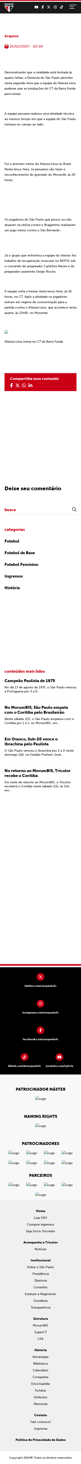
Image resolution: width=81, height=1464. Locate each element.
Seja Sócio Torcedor (40, 1231)
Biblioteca (40, 1364)
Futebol (11, 541)
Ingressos (13, 576)
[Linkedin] (30, 385)
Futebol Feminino (21, 564)
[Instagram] (55, 7)
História (12, 587)
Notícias (40, 1249)
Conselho (40, 1287)
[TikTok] (61, 7)
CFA (40, 1339)
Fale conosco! (40, 1422)
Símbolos (40, 1397)
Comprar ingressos (40, 1224)
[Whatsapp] (24, 385)
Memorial (40, 1404)
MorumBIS (40, 1325)
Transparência (40, 1307)
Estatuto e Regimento (40, 1294)
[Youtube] (36, 7)
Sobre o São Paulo (40, 1267)
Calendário (40, 1370)
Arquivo (11, 36)
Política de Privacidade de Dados (41, 1440)
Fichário (40, 1390)
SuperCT (40, 1332)
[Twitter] (48, 7)
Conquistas (40, 1377)
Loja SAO (40, 1218)
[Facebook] (43, 7)
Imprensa (40, 1429)
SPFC (9, 7)
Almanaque (40, 1357)
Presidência (40, 1274)
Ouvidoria (40, 1301)
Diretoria (40, 1280)
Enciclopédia (40, 1384)
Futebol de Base (19, 552)
